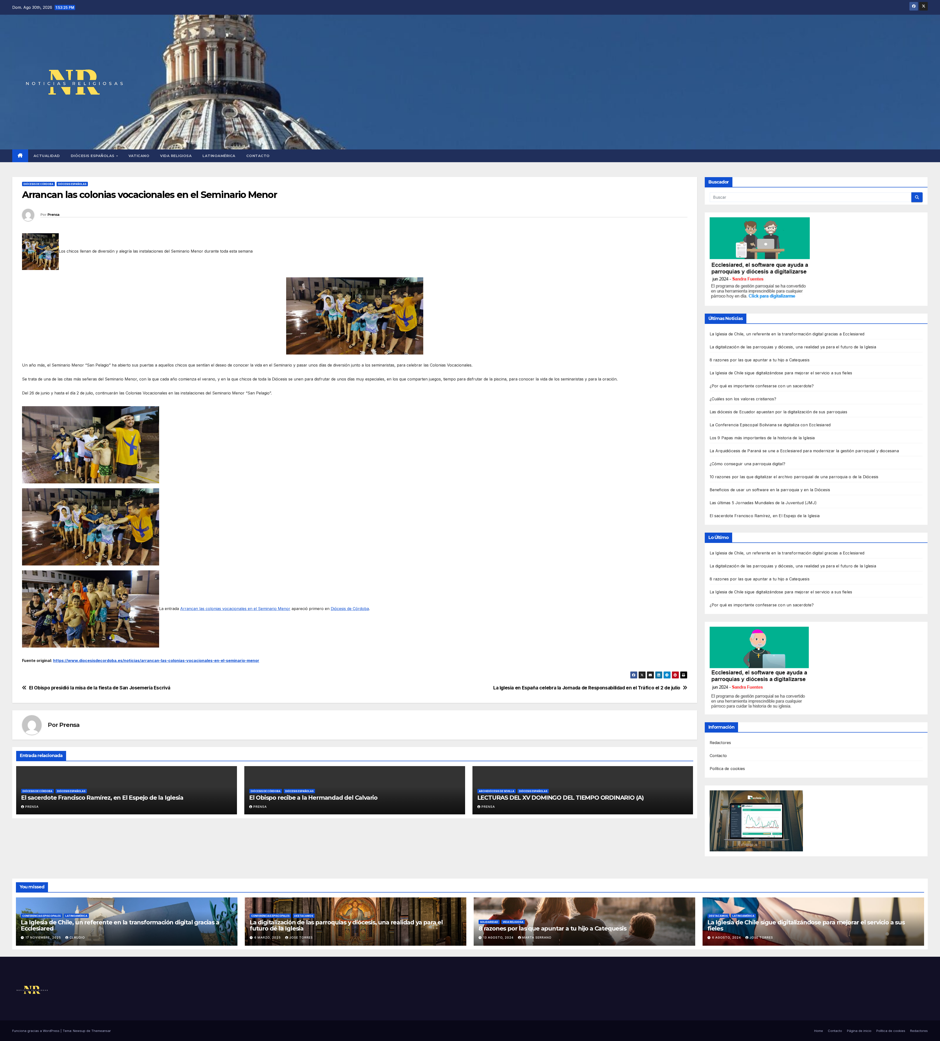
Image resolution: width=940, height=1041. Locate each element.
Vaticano (139, 156)
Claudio (77, 937)
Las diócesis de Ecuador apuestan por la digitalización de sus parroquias (778, 411)
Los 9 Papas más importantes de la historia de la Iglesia (762, 437)
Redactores (720, 742)
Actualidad (47, 156)
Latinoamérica (218, 156)
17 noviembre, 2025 (43, 937)
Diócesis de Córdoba (38, 184)
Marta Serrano (537, 937)
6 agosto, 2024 (727, 937)
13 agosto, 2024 (499, 937)
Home (818, 1031)
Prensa (53, 214)
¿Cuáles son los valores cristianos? (743, 398)
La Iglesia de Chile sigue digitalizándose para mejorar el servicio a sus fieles (781, 372)
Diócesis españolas (93, 156)
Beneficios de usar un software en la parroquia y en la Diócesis (770, 489)
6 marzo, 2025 (268, 937)
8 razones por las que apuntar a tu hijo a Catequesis (760, 359)
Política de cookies (727, 768)
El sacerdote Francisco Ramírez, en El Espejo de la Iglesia (102, 797)
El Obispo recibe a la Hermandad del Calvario (313, 797)
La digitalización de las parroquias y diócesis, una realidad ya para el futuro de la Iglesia (793, 346)
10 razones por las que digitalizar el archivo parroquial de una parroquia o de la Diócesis (794, 476)
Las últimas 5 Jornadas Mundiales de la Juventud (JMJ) (763, 502)
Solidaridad (489, 921)
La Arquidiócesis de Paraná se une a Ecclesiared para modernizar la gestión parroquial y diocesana (804, 450)
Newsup (79, 1031)
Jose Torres (301, 937)
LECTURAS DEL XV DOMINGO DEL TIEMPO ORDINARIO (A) (560, 797)
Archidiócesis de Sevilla (496, 791)
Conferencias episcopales (41, 915)
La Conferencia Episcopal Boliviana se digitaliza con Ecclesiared (770, 424)
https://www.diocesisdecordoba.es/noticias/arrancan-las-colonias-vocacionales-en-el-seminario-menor (156, 660)
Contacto (258, 156)
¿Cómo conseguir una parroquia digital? (748, 463)
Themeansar (101, 1031)
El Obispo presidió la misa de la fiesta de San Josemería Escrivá (99, 688)
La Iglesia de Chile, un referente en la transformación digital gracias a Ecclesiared (787, 333)
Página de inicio (859, 1031)
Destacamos (303, 915)
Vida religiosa (176, 156)
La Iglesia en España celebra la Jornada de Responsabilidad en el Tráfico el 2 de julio (586, 688)
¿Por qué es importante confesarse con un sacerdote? (762, 385)
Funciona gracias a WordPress (36, 1031)
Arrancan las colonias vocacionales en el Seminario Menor (235, 608)
